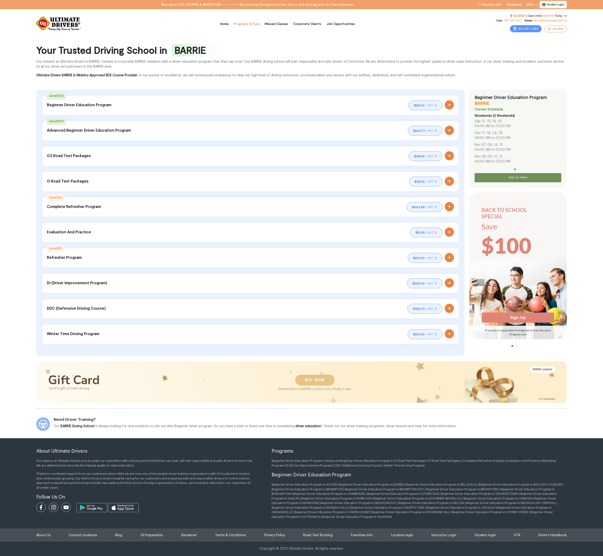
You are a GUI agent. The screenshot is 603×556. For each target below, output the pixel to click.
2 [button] (520, 169)
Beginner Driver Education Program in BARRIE (371, 484)
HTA (517, 535)
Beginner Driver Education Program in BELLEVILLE (441, 484)
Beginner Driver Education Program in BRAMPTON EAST (384, 489)
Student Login (555, 4)
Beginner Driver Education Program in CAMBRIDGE (329, 493)
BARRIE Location (542, 369)
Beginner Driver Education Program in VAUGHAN (357, 516)
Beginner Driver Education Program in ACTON (304, 484)
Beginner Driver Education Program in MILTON (431, 502)
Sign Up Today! (518, 177)
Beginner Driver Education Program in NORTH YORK (387, 507)
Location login (402, 535)
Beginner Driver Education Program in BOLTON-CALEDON (520, 484)
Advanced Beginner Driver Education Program (357, 460)
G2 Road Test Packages (409, 460)
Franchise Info (362, 535)
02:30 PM (503, 126)
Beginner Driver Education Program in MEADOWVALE (358, 502)
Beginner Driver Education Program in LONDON (498, 498)
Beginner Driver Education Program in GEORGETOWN (479, 493)
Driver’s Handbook (552, 535)
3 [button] (523, 346)
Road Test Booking (318, 535)
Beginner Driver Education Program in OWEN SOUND (332, 512)
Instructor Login (443, 535)
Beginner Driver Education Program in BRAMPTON (307, 489)
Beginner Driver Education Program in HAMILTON (336, 498)
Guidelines (514, 4)
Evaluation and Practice (523, 460)
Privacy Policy (274, 535)
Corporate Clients (307, 24)
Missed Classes (276, 24)
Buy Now (315, 380)
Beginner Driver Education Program (297, 460)
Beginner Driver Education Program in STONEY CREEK (490, 512)
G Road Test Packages (444, 460)
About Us (43, 535)
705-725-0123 (512, 20)
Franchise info (491, 4)
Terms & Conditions (230, 535)
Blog (118, 535)
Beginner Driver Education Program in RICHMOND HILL (411, 512)
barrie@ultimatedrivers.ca (550, 20)
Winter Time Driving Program (404, 465)
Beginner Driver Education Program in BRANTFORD (462, 489)
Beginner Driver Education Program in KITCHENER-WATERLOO (418, 498)
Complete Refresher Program (483, 460)
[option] (518, 139)
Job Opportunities (340, 24)
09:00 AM (482, 126)
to (493, 126)
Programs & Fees (247, 24)
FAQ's (530, 4)
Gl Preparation (152, 535)
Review (557, 28)
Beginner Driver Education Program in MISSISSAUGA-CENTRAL (510, 502)
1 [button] (515, 169)
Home (224, 24)
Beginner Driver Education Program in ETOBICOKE (403, 493)
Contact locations (83, 535)
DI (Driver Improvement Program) (309, 465)
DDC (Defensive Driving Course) (358, 465)
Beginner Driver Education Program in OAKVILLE (461, 507)
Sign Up (518, 318)
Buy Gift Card (528, 28)
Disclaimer (189, 535)
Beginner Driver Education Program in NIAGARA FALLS (310, 507)
